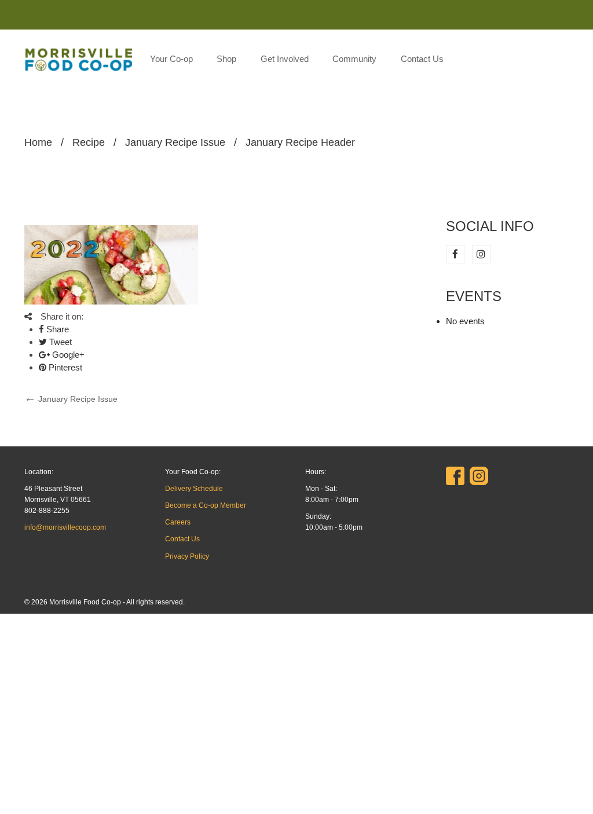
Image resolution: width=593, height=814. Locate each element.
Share (56, 329)
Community (354, 59)
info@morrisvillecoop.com (65, 527)
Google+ (67, 355)
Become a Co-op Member (205, 505)
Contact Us (422, 59)
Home (38, 142)
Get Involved (285, 59)
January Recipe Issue (175, 142)
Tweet (59, 342)
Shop (226, 59)
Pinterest (64, 367)
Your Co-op (171, 59)
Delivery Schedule (194, 489)
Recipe (88, 142)
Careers (178, 522)
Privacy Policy (187, 556)
